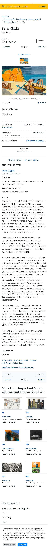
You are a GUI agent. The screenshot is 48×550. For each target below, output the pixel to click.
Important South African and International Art (22, 19)
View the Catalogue (34, 141)
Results (40, 374)
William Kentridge (31, 448)
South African (6, 363)
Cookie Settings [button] (9, 545)
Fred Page (29, 417)
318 (27, 476)
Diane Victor (6, 480)
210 (3, 476)
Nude (26, 360)
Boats (4, 360)
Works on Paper (18, 363)
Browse (41, 41)
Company (6, 517)
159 (3, 444)
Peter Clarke (8, 170)
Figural (10, 360)
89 (3, 412)
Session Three (10, 22)
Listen (24, 150)
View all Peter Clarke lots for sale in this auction (17, 367)
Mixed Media (18, 360)
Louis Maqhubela (7, 448)
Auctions (5, 16)
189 (27, 444)
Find (4, 513)
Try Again (42, 6)
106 (27, 412)
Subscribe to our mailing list (15, 508)
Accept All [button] (22, 545)
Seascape (33, 360)
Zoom (25, 54)
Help (4, 522)
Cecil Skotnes (6, 417)
